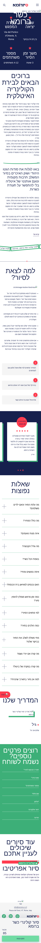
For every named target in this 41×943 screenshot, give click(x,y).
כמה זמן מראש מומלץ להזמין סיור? (25, 599)
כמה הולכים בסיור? (30, 625)
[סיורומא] (20, 5)
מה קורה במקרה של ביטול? (26, 666)
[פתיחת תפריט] (37, 5)
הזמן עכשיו (20, 939)
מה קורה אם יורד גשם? (28, 653)
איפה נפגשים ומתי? (29, 571)
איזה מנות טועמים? (30, 533)
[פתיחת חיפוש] (4, 5)
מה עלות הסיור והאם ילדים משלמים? (26, 506)
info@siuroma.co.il (20, 907)
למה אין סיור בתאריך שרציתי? (24, 679)
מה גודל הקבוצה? (30, 546)
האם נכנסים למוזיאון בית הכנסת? (23, 584)
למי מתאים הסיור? (30, 612)
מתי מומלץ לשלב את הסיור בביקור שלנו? (26, 639)
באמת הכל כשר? (31, 559)
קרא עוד (36, 234)
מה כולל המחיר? (31, 520)
